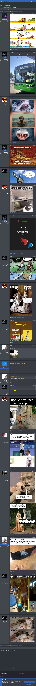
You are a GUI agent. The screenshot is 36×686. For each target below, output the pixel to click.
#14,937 (34, 471)
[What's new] (33, 1)
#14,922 (34, 52)
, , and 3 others (17, 317)
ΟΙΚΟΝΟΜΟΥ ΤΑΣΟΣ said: (14, 376)
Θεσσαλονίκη (7, 480)
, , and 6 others (16, 468)
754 (17, 11)
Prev (2, 11)
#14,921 (34, 13)
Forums (1, 676)
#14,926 (34, 185)
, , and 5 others (16, 430)
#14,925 (34, 169)
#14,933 (34, 374)
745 (6, 11)
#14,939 (34, 574)
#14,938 (34, 537)
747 (10, 11)
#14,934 (34, 385)
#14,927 (34, 215)
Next (19, 11)
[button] (1, 1)
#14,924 (34, 145)
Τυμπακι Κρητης (6, 442)
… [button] (5, 11)
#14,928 (34, 256)
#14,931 (34, 345)
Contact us (2, 678)
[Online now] (4, 101)
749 (14, 11)
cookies (9, 681)
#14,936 (34, 433)
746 (8, 11)
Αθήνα (8, 372)
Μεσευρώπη (7, 547)
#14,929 (34, 284)
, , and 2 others (17, 212)
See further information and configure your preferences (10, 684)
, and (14, 49)
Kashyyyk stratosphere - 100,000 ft (7, 61)
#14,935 (34, 397)
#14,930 (34, 320)
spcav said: (12, 387)
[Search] (35, 1)
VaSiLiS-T (2, 5)
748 (12, 11)
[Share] (32, 13)
